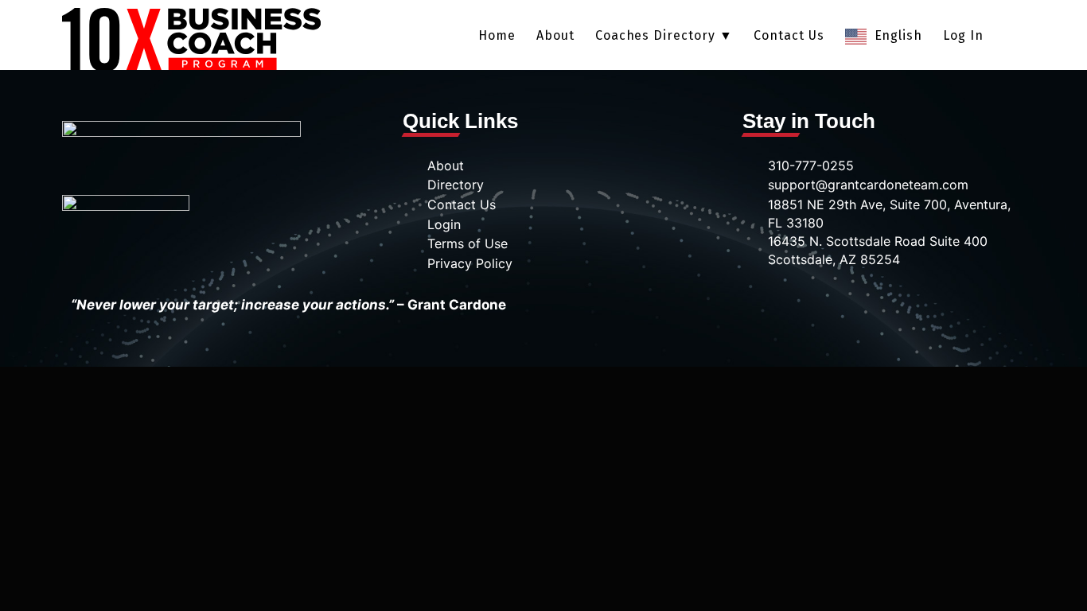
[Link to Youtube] (886, 303)
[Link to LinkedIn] (798, 303)
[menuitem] (497, 36)
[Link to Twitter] (755, 303)
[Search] (1009, 36)
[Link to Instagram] (842, 303)
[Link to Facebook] (711, 303)
